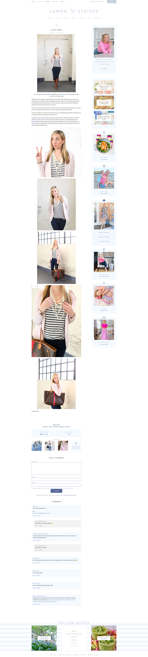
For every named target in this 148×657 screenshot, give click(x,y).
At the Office (56, 30)
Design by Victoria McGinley (80, 654)
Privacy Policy (69, 654)
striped (39, 104)
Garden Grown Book (74, 634)
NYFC (50, 445)
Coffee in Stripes (37, 446)
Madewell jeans (48, 94)
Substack (82, 18)
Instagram (61, 426)
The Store (67, 426)
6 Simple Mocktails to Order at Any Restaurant (104, 87)
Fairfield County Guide (97, 1)
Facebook (45, 426)
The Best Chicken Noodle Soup (104, 102)
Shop (111, 1)
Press (74, 640)
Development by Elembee (92, 654)
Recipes (58, 18)
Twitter (50, 426)
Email (34, 482)
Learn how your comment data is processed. (66, 495)
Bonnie (33, 121)
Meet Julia (104, 68)
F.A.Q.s (40, 1)
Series (74, 18)
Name (34, 477)
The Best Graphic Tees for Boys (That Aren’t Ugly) (104, 118)
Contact (55, 1)
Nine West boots (64, 94)
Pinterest (55, 426)
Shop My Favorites (104, 232)
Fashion (50, 18)
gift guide (97, 18)
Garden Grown (104, 637)
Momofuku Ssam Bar (40, 119)
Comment (35, 461)
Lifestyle (66, 18)
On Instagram (44, 637)
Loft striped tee (39, 94)
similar (52, 96)
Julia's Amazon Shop (104, 241)
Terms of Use (61, 654)
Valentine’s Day (63, 446)
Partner (47, 1)
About (33, 1)
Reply (38, 515)
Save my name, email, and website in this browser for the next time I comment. (53, 488)
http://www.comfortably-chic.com (41, 513)
